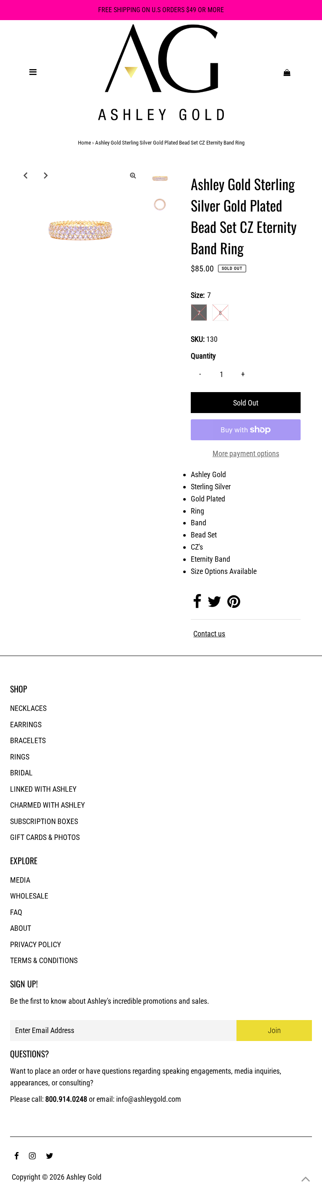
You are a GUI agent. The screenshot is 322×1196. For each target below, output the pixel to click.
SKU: (198, 339)
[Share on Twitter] (214, 604)
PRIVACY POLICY (35, 944)
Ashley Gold (83, 1177)
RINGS (19, 756)
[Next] (45, 175)
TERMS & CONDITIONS (44, 960)
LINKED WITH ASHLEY (43, 789)
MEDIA (20, 880)
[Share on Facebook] (197, 604)
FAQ (16, 912)
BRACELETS (28, 740)
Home (84, 142)
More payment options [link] (246, 453)
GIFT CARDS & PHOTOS (45, 837)
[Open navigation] (32, 72)
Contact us (209, 634)
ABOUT (20, 928)
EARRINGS (26, 724)
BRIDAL (21, 772)
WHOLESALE (29, 895)
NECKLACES (28, 708)
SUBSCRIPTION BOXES (44, 821)
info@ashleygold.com (148, 1099)
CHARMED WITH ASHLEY (47, 805)
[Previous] (25, 175)
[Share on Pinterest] (233, 604)
